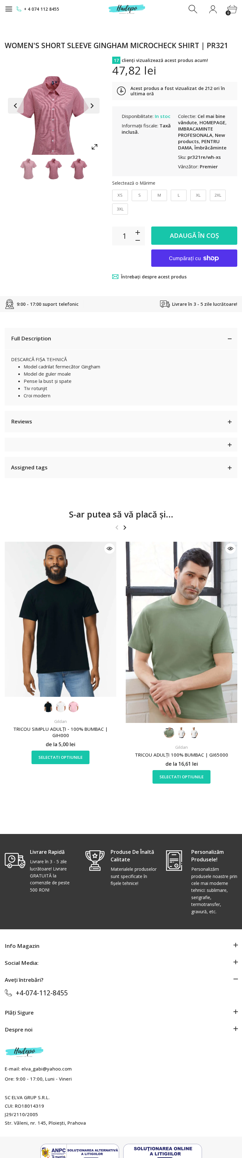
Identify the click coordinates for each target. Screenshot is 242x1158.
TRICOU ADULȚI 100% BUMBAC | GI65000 (181, 755)
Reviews (21, 421)
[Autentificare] (212, 9)
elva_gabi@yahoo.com (46, 1069)
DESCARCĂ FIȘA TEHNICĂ (39, 359)
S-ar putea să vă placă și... (121, 514)
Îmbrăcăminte (210, 147)
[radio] (120, 195)
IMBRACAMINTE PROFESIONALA (195, 132)
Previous (16, 106)
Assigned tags (29, 467)
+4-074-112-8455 (42, 992)
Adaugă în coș (194, 235)
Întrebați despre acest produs (154, 277)
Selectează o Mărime (133, 183)
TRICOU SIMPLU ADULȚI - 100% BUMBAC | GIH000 (60, 731)
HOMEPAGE (212, 122)
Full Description (31, 338)
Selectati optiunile (60, 757)
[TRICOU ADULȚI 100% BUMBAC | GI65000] (181, 632)
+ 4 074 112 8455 (41, 9)
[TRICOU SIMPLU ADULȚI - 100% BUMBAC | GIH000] (60, 619)
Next (92, 106)
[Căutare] (193, 9)
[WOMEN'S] (28, 169)
